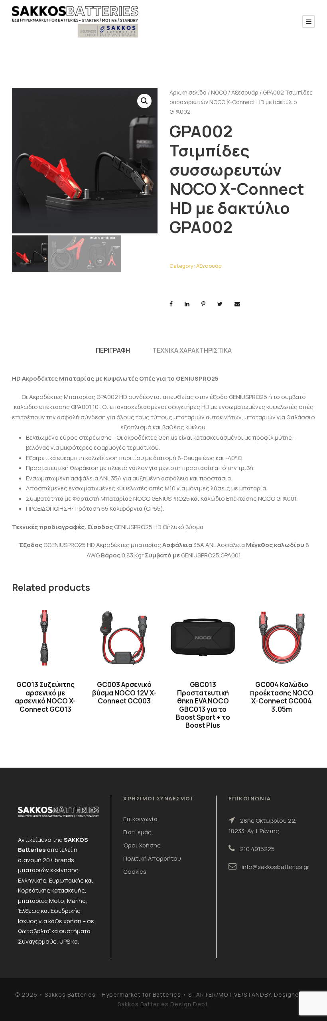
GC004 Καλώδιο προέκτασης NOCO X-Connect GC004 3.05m (281, 696)
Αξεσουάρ (244, 92)
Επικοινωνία (140, 819)
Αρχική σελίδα (188, 92)
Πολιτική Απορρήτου (152, 858)
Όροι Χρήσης (142, 845)
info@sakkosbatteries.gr (275, 867)
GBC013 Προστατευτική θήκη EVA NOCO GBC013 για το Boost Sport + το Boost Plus (203, 705)
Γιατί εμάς (137, 832)
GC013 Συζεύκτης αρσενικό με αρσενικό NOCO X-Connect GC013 (45, 696)
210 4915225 (257, 849)
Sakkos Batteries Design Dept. (164, 1004)
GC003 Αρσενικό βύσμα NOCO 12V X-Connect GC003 (124, 692)
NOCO (219, 92)
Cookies (134, 871)
